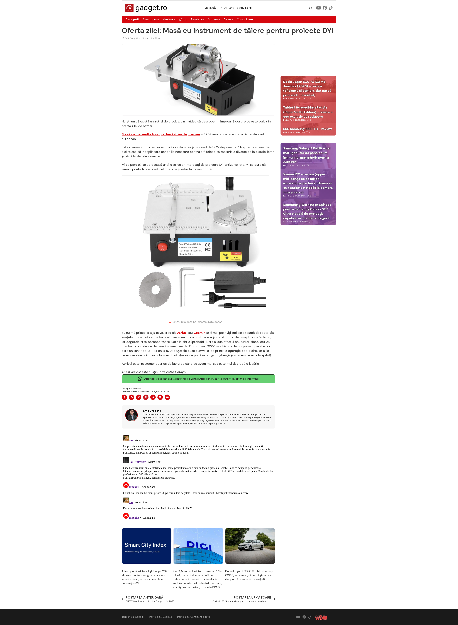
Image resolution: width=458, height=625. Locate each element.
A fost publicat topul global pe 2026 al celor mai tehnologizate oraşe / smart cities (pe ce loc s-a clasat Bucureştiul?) (145, 577)
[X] (138, 397)
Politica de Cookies (160, 616)
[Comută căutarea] (310, 8)
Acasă (210, 8)
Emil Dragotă (131, 38)
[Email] (167, 397)
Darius (182, 333)
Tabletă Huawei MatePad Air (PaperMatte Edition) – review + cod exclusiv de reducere (308, 112)
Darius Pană (288, 98)
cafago (153, 391)
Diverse (228, 19)
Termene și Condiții (133, 616)
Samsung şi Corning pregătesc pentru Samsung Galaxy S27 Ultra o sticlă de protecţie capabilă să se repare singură (307, 211)
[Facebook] (124, 397)
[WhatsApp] (131, 397)
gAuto (183, 19)
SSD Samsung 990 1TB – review (307, 129)
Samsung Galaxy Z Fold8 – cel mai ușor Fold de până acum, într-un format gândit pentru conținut (306, 155)
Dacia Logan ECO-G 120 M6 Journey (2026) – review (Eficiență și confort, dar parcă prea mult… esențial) (249, 575)
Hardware (169, 19)
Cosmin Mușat (289, 222)
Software (214, 19)
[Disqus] (198, 478)
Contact (245, 8)
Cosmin (199, 333)
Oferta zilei (163, 391)
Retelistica (197, 19)
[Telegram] (153, 397)
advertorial (144, 391)
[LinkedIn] (160, 397)
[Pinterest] (145, 397)
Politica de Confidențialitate (193, 616)
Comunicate (245, 19)
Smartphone (151, 19)
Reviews (227, 8)
